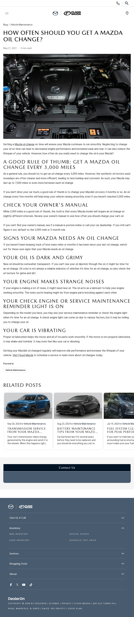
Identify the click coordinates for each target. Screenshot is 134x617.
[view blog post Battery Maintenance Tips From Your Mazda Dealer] (78, 421)
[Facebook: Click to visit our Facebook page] (11, 585)
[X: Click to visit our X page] (17, 585)
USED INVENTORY (19, 540)
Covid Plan (75, 609)
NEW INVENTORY (18, 534)
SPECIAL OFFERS (79, 534)
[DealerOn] (16, 599)
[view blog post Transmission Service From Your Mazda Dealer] (28, 421)
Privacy (67, 603)
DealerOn (41, 603)
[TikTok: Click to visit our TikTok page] (31, 585)
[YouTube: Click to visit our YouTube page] (24, 585)
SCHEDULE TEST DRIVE (82, 540)
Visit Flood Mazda (23, 355)
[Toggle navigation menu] (5, 13)
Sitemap (54, 603)
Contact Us (67, 467)
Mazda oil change (24, 144)
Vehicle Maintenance (21, 24)
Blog (5, 24)
